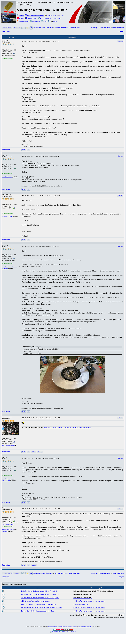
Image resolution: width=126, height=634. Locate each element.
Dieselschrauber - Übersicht (43, 28)
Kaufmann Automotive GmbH (55, 626)
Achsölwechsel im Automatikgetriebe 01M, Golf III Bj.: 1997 (40, 594)
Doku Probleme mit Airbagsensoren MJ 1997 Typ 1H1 (39, 591)
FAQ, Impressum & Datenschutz (50, 18)
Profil (23, 149)
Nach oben (6, 150)
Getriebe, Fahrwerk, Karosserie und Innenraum (89, 601)
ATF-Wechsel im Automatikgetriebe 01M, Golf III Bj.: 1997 (40, 598)
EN (54, 21)
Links (61, 15)
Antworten (17, 27)
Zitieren (120, 41)
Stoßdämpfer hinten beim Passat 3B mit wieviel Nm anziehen (41, 608)
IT (56, 21)
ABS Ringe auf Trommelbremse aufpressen (35, 601)
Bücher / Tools (32, 18)
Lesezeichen (52, 15)
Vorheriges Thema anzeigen (100, 28)
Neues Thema (7, 27)
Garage (21, 18)
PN (28, 149)
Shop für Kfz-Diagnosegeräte (84, 626)
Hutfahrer (5, 268)
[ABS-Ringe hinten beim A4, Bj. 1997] (72, 374)
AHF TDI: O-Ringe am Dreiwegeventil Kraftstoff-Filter (38, 604)
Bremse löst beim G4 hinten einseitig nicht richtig (37, 611)
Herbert (14, 267)
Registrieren (36, 21)
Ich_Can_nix (6, 480)
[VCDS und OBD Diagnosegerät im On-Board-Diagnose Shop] (8, 15)
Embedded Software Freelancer (69, 626)
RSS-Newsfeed (24, 21)
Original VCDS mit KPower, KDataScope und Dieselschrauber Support (67, 427)
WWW (33, 452)
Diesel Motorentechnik (80, 604)
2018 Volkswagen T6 (8, 445)
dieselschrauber (7, 177)
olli (13, 529)
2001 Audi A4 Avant (8, 524)
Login (45, 21)
